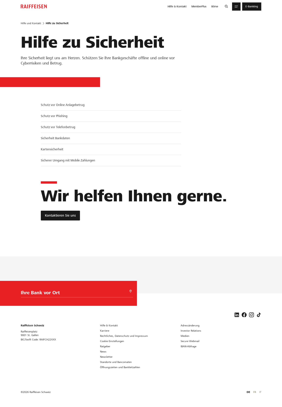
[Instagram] (251, 314)
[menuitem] (177, 6)
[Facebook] (244, 314)
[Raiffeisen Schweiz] (33, 6)
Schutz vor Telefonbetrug (58, 127)
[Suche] (226, 6)
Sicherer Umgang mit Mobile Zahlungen (68, 160)
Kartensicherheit (52, 149)
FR (254, 392)
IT (260, 392)
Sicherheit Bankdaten (55, 138)
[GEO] (130, 291)
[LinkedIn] (236, 314)
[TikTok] (258, 314)
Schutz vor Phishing (54, 116)
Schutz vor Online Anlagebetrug (63, 105)
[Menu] (236, 6)
